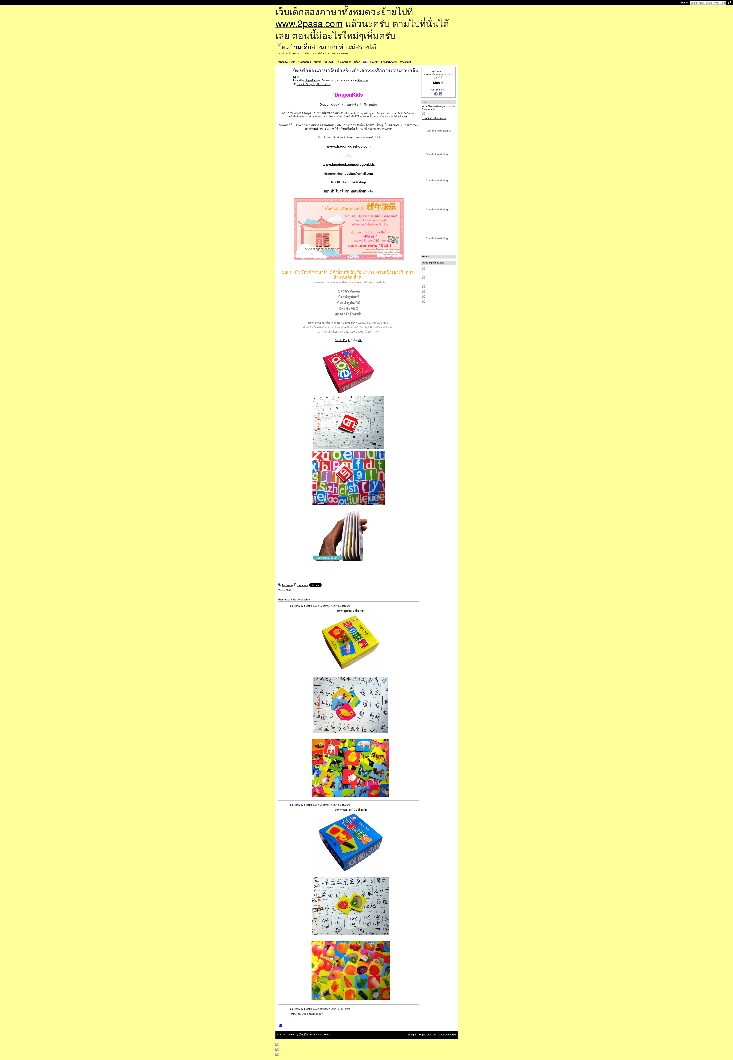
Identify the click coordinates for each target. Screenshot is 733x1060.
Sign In (684, 2)
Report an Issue (427, 1034)
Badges (412, 1034)
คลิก (360, 340)
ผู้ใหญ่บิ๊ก (303, 1034)
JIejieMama (311, 80)
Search (729, 2)
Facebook (302, 585)
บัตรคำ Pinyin (342, 340)
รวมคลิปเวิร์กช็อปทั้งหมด (434, 118)
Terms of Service (447, 1034)
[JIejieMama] (284, 78)
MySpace (287, 585)
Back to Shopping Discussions (314, 84)
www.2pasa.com (309, 23)
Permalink (291, 606)
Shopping (362, 80)
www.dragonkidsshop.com (348, 146)
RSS (280, 1025)
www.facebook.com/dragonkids (349, 164)
